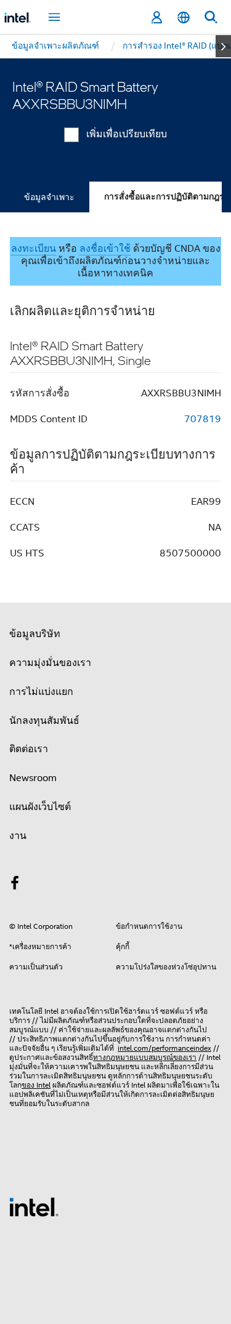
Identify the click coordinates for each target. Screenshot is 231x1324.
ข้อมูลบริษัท (34, 634)
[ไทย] (183, 17)
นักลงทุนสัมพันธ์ (44, 721)
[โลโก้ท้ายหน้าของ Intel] (34, 1206)
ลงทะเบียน (33, 249)
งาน (17, 836)
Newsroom (33, 778)
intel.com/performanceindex (164, 1048)
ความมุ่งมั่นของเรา (50, 663)
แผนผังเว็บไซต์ (40, 807)
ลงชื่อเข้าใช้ (105, 249)
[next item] (223, 46)
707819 (202, 419)
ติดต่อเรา (28, 749)
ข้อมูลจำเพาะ (49, 197)
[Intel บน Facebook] (14, 885)
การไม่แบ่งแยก (41, 692)
